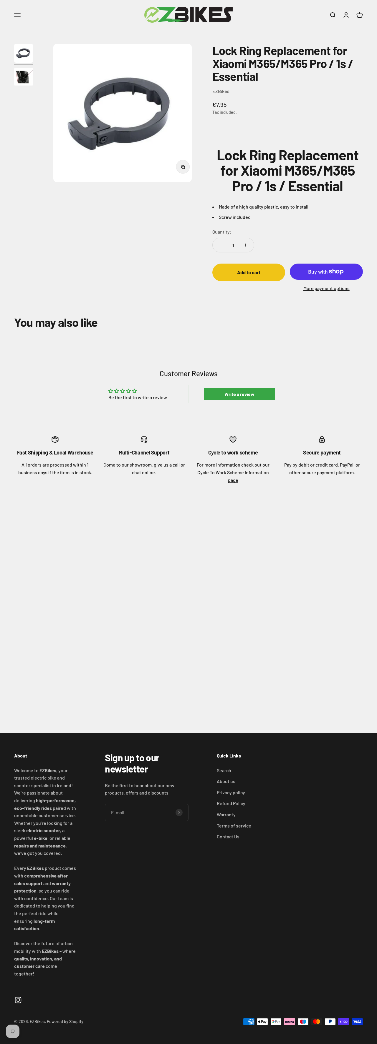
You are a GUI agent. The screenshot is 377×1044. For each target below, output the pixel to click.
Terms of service (234, 825)
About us (226, 781)
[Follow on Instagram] (18, 1000)
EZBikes (220, 91)
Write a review (239, 394)
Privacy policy (231, 792)
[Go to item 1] (23, 54)
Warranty (226, 814)
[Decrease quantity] (221, 245)
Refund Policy (231, 803)
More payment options (326, 288)
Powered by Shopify (65, 1021)
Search (224, 770)
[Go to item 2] (23, 77)
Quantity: (222, 231)
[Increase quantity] (245, 245)
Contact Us (228, 836)
